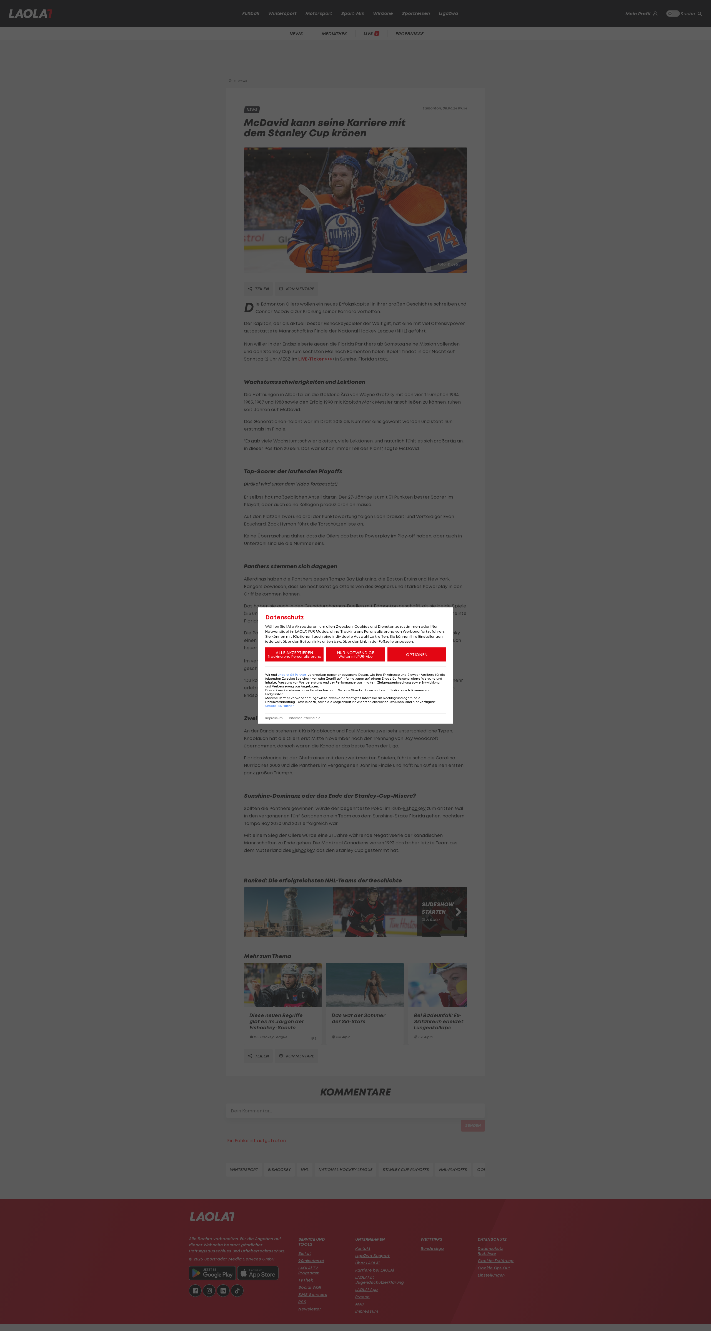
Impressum (274, 718)
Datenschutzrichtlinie (304, 718)
